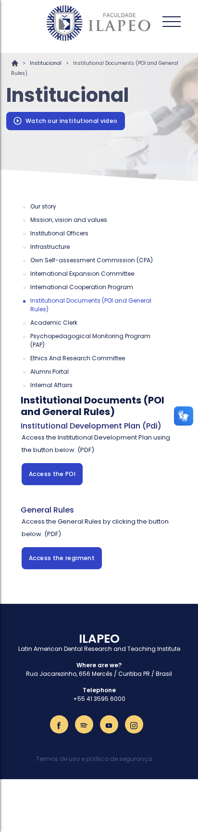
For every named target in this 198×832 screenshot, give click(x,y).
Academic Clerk (53, 322)
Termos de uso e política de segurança (94, 759)
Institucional (46, 63)
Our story (43, 206)
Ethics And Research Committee (77, 358)
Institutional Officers (59, 233)
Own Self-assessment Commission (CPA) (91, 260)
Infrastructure (50, 247)
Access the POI (52, 474)
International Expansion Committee (82, 273)
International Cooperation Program (81, 287)
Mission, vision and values (68, 220)
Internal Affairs (51, 385)
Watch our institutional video (71, 121)
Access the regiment (62, 558)
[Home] (99, 23)
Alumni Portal (49, 371)
